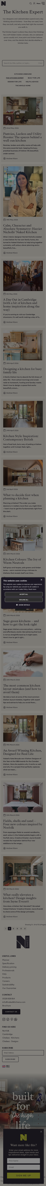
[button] (23, 605)
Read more (32, 589)
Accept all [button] (24, 594)
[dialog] (23, 593)
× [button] (41, 580)
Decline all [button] (23, 600)
